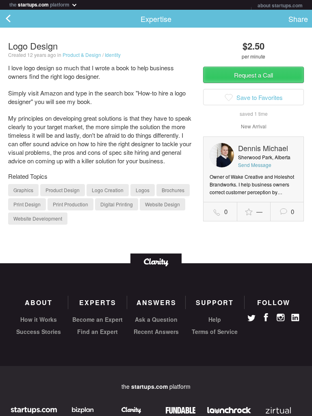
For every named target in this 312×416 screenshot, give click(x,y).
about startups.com (280, 5)
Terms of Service (215, 331)
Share (298, 18)
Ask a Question (156, 319)
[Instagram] (281, 318)
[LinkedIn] (295, 318)
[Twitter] (251, 319)
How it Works (38, 319)
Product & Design (82, 54)
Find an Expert (97, 331)
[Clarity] (156, 261)
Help (214, 319)
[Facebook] (266, 317)
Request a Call (253, 75)
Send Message (254, 164)
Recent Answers (156, 331)
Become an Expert (97, 319)
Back (16, 19)
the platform (40, 4)
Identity (113, 54)
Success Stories (38, 331)
